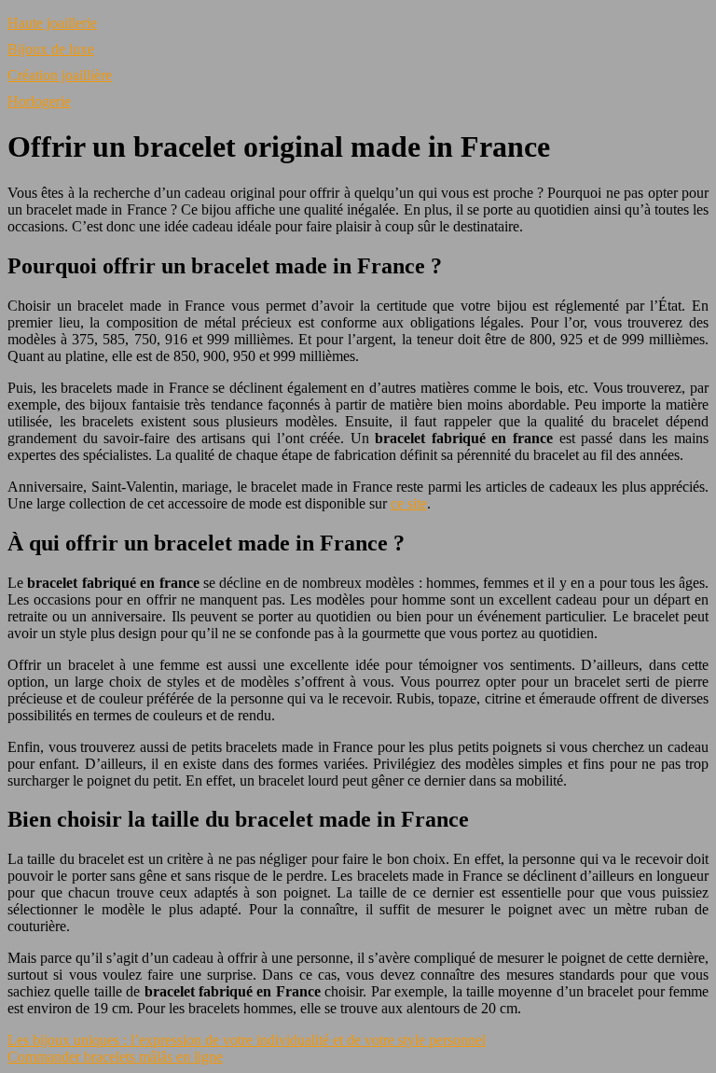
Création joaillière (59, 75)
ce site (409, 503)
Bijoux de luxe (50, 49)
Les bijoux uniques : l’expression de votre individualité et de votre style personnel (246, 1040)
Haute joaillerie (52, 23)
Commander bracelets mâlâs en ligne (115, 1057)
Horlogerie (39, 101)
